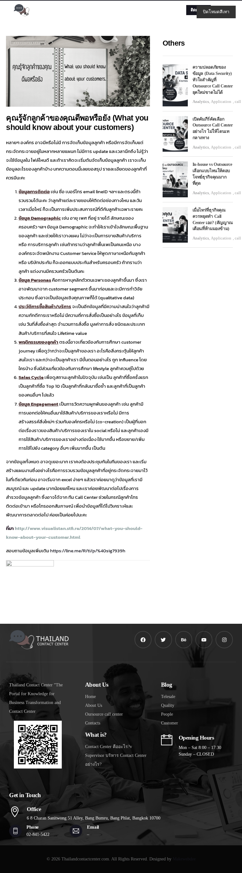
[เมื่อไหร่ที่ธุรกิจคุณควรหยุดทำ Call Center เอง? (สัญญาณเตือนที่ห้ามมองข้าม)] (175, 225)
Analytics (201, 101)
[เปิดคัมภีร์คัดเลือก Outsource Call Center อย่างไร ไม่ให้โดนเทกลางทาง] (175, 134)
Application (221, 101)
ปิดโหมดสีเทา (216, 11)
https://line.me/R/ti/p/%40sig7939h (87, 550)
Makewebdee (184, 859)
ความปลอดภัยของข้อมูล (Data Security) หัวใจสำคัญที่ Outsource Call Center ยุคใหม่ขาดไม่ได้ (213, 80)
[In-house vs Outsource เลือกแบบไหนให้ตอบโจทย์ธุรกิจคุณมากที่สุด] (175, 179)
